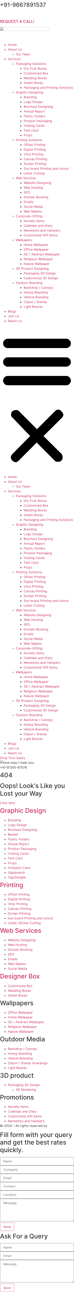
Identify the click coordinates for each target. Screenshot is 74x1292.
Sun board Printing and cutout (46, 168)
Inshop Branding (36, 292)
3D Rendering (26, 1090)
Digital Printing (35, 149)
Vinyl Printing (33, 154)
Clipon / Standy (35, 302)
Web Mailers (33, 211)
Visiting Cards (34, 126)
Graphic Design (23, 810)
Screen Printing (35, 164)
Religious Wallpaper (38, 259)
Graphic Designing (29, 92)
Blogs (12, 311)
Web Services (26, 178)
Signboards (16, 872)
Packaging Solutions (31, 64)
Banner (13, 834)
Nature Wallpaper (37, 264)
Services (14, 59)
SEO (27, 192)
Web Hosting (33, 188)
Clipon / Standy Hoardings (28, 1063)
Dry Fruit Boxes (35, 68)
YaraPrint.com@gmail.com (30, 14)
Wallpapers (24, 240)
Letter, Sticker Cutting (24, 923)
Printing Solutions (29, 140)
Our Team (23, 54)
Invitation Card (19, 868)
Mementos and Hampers (42, 230)
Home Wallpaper (36, 245)
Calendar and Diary (38, 226)
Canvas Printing (35, 159)
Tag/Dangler (17, 877)
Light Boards (33, 307)
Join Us (13, 316)
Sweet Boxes (33, 83)
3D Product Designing (32, 268)
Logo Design (33, 102)
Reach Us (15, 321)
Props (28, 135)
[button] (37, 398)
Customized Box (36, 73)
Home (12, 45)
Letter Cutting (34, 173)
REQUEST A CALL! (17, 21)
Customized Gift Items (40, 235)
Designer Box (20, 976)
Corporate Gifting (29, 216)
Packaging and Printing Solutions (48, 87)
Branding (30, 97)
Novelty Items (34, 221)
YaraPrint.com (58, 1126)
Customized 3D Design (41, 278)
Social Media (33, 207)
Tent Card (31, 130)
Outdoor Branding (29, 283)
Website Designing (37, 183)
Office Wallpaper (36, 249)
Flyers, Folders (34, 116)
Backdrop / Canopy (38, 288)
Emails (28, 202)
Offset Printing (34, 145)
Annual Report (34, 111)
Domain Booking (36, 197)
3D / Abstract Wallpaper (42, 254)
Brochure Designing (38, 107)
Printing (11, 885)
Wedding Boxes (35, 78)
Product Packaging (38, 121)
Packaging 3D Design (40, 273)
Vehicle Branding (36, 297)
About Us (15, 49)
